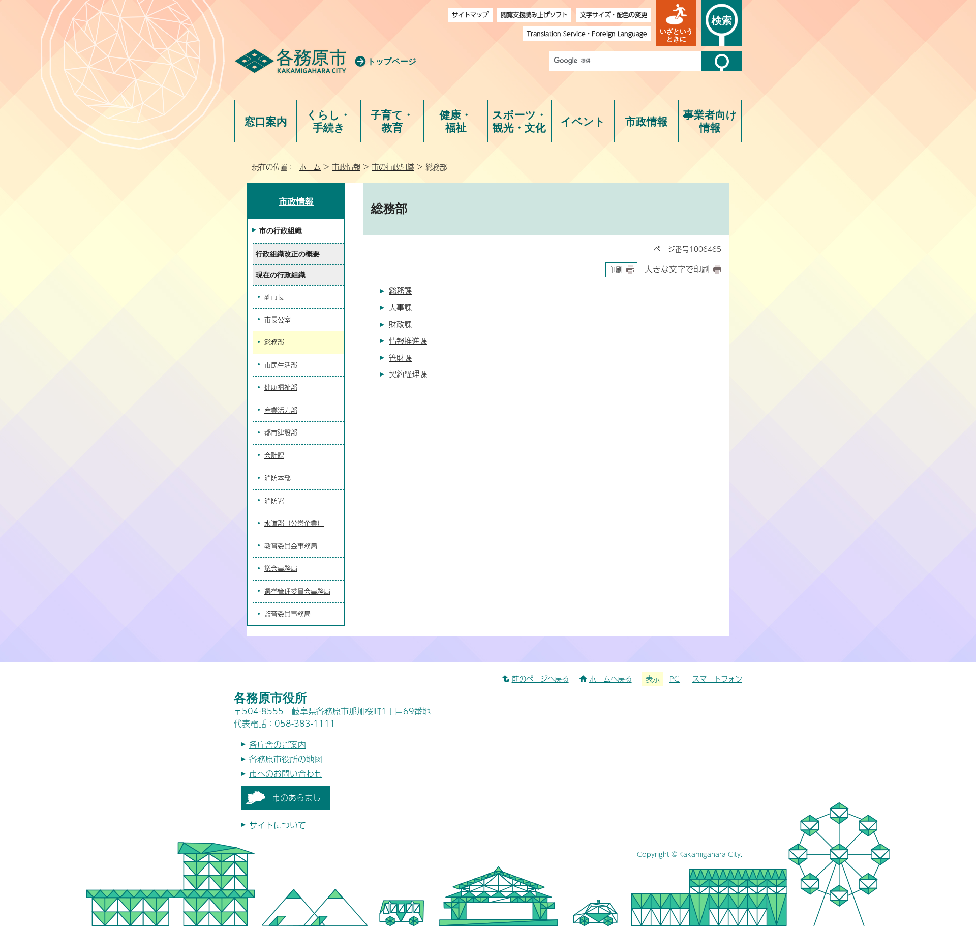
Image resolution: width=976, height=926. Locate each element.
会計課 (274, 455)
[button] (676, 23)
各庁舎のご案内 (277, 744)
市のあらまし (296, 797)
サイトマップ (470, 14)
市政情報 (646, 121)
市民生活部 (280, 365)
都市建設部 (280, 432)
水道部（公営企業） (294, 523)
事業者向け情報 (710, 121)
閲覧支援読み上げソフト (534, 14)
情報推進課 (408, 340)
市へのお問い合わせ (285, 773)
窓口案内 (266, 121)
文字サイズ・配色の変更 (613, 14)
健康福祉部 (280, 387)
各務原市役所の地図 (285, 759)
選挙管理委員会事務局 (297, 591)
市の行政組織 (393, 166)
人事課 (400, 307)
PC (674, 678)
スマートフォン (717, 678)
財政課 (400, 324)
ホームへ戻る (610, 678)
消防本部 (277, 478)
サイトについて (277, 825)
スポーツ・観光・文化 (519, 121)
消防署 (274, 501)
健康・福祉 (456, 121)
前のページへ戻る (540, 678)
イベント (583, 121)
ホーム (310, 166)
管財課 (400, 357)
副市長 (274, 297)
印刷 (615, 269)
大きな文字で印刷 (677, 269)
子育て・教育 (392, 121)
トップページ (392, 61)
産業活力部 (280, 410)
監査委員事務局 (287, 614)
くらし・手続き (329, 121)
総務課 (400, 290)
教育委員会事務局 (290, 546)
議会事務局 (280, 568)
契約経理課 (408, 374)
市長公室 (277, 319)
